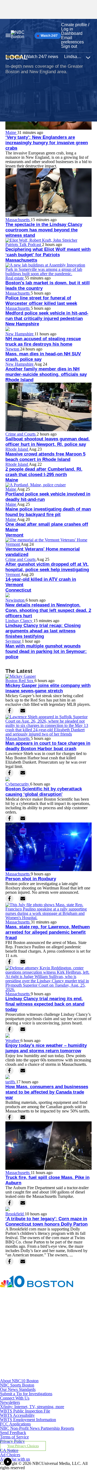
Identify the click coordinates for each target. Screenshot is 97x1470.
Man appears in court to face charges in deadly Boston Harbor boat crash (47, 746)
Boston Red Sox (19, 680)
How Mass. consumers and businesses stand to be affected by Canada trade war (46, 1092)
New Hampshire (22, 323)
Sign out (69, 46)
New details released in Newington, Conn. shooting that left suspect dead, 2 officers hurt (48, 610)
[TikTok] (31, 1354)
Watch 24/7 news (42, 56)
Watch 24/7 (49, 36)
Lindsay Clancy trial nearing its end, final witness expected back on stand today (44, 1004)
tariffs (10, 1082)
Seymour (13, 641)
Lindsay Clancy (19, 620)
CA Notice (9, 1450)
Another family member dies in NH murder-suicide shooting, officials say (46, 371)
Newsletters (10, 1402)
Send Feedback (13, 1432)
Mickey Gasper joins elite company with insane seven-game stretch (48, 688)
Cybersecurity (17, 784)
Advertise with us (15, 1459)
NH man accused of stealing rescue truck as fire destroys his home (43, 341)
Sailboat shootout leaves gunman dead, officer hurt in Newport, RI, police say (47, 441)
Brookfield (15, 1214)
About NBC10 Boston (19, 1380)
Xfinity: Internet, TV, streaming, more (32, 1406)
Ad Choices (10, 1454)
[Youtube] (31, 1376)
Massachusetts (18, 219)
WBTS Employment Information (28, 1419)
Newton (12, 349)
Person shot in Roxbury (30, 878)
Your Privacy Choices (23, 1446)
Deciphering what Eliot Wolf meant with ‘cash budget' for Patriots (48, 252)
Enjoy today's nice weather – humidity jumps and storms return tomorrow (46, 1048)
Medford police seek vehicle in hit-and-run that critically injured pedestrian (46, 316)
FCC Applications (15, 1424)
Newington (15, 600)
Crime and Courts (21, 434)
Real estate (15, 278)
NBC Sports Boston (17, 1385)
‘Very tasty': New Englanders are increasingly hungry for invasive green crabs (46, 143)
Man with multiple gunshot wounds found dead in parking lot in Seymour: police (46, 651)
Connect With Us (14, 1398)
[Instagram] (31, 1332)
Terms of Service (14, 1437)
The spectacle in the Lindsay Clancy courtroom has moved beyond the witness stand (43, 230)
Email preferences (72, 39)
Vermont (14, 535)
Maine (11, 132)
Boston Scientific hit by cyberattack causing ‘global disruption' (43, 791)
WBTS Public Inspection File (25, 1411)
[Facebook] (31, 1310)
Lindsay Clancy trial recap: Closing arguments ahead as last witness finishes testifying (43, 631)
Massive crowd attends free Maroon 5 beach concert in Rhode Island (45, 456)
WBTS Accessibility (17, 1415)
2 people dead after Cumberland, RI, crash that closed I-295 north (43, 472)
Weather (12, 1040)
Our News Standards (18, 1389)
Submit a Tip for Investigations (26, 1393)
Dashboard (71, 33)
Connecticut (18, 590)
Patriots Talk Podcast (23, 244)
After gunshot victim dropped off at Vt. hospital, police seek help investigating (47, 567)
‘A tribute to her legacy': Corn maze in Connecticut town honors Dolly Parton (46, 1221)
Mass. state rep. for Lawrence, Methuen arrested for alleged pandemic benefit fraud (47, 932)
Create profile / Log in (75, 26)
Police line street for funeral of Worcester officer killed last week (41, 300)
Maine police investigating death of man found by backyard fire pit (48, 512)
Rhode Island (19, 379)
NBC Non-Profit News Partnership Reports (37, 1428)
